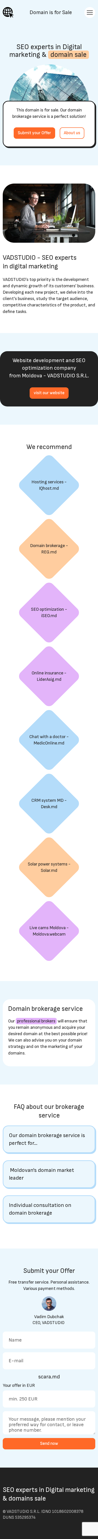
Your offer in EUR (19, 1385)
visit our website (49, 393)
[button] (49, 1139)
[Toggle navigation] (89, 12)
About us (72, 133)
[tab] (49, 1139)
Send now (49, 1443)
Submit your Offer (34, 133)
